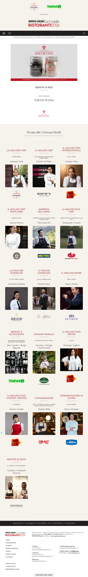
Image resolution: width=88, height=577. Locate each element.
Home (8, 540)
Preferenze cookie (12, 569)
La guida (9, 545)
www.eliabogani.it (73, 553)
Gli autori (9, 557)
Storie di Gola (11, 554)
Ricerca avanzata (12, 548)
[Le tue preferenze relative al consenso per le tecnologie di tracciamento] (1, 432)
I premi (8, 551)
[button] (4, 33)
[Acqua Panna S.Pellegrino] (34, 6)
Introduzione (11, 542)
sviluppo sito (75, 551)
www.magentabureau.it (58, 536)
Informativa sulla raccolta (44, 575)
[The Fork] (54, 6)
